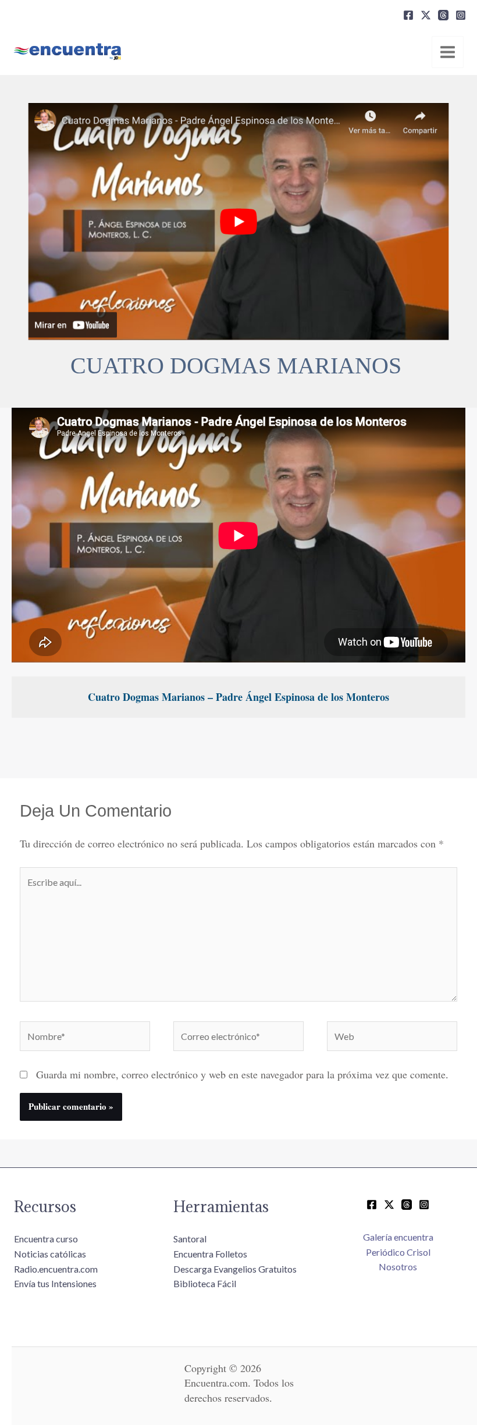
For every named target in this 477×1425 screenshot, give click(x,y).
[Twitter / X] (389, 1204)
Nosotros (398, 1266)
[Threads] (443, 15)
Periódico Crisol (398, 1251)
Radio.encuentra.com (56, 1268)
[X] (426, 15)
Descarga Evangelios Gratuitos (235, 1268)
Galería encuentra (398, 1236)
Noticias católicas (50, 1253)
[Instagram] (460, 15)
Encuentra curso (46, 1238)
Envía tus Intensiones (55, 1283)
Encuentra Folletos (210, 1253)
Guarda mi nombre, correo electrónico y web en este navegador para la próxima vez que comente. (242, 1074)
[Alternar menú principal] (448, 52)
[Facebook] (408, 15)
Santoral (190, 1238)
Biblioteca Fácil (204, 1283)
